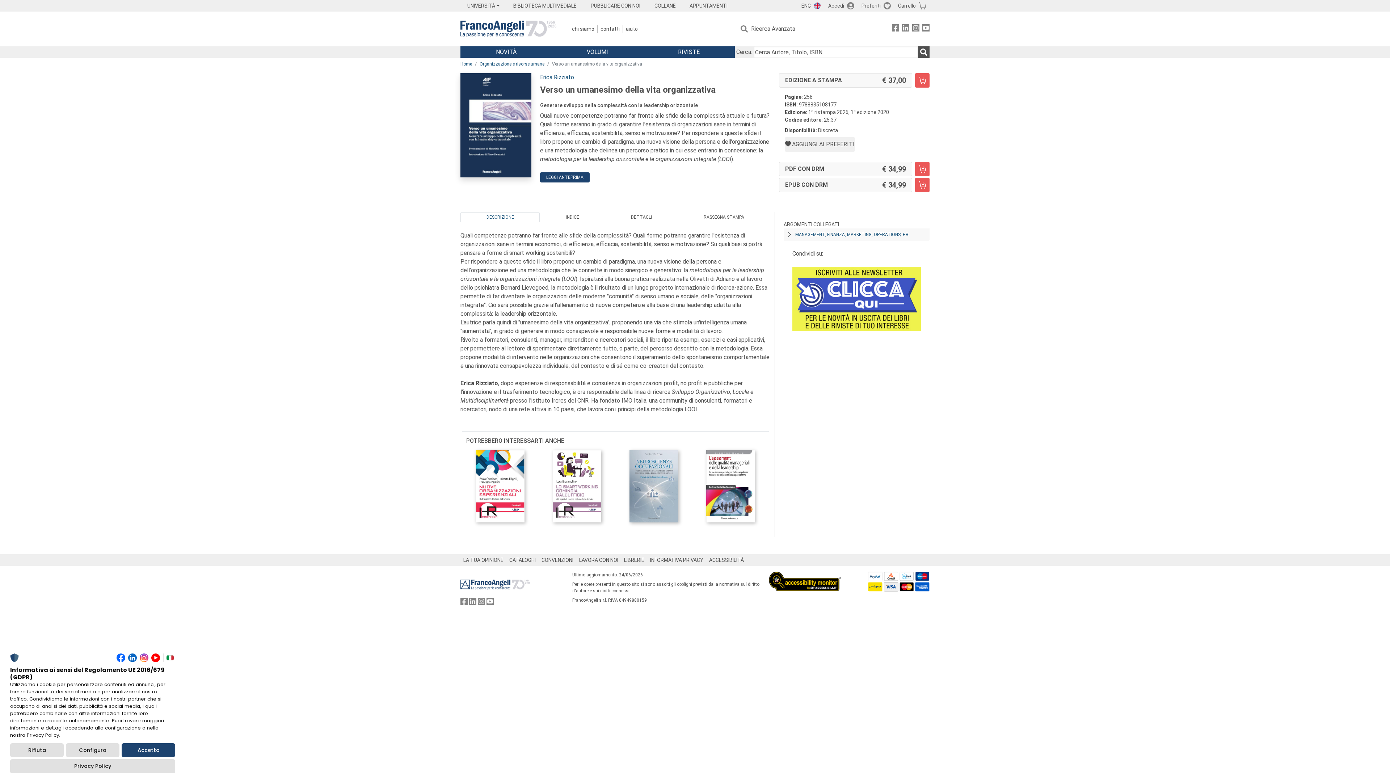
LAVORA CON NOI (598, 560)
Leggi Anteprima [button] (565, 177)
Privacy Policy (92, 766)
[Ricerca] (924, 52)
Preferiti (871, 6)
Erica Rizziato (557, 77)
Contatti (610, 29)
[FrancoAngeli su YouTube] (926, 29)
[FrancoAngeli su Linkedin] (905, 29)
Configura (92, 750)
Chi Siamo (583, 29)
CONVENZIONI (557, 560)
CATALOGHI (522, 560)
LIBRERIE (634, 560)
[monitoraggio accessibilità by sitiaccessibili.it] (805, 575)
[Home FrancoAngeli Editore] (508, 29)
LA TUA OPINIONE (483, 560)
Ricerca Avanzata (773, 28)
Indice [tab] (572, 217)
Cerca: (744, 52)
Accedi (836, 6)
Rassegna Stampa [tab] (724, 217)
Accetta (149, 750)
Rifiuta (37, 750)
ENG (806, 6)
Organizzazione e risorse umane (512, 64)
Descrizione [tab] (500, 217)
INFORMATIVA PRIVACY (676, 560)
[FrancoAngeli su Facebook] (895, 29)
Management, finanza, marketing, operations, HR (852, 234)
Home (466, 64)
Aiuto (632, 29)
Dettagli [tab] (641, 217)
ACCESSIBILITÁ (726, 560)
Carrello (907, 6)
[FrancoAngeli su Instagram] (915, 29)
